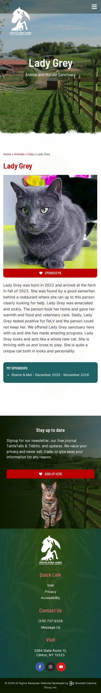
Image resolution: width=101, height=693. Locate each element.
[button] (94, 6)
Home (7, 154)
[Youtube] (61, 666)
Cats (30, 154)
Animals (19, 154)
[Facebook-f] (40, 666)
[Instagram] (50, 666)
